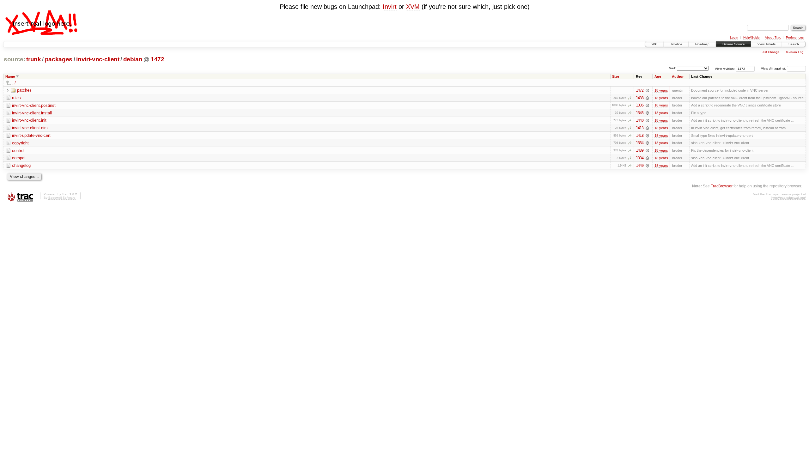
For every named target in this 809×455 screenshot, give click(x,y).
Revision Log (794, 52)
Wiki (654, 44)
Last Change (770, 52)
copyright (20, 143)
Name (10, 76)
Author (678, 76)
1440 (639, 120)
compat (19, 157)
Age (657, 76)
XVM (413, 6)
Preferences (795, 37)
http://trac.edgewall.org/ (788, 197)
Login (734, 37)
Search (793, 44)
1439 (639, 150)
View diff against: (774, 68)
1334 (639, 143)
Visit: (672, 68)
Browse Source (733, 44)
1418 (639, 135)
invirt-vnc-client (97, 59)
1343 (639, 113)
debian (133, 59)
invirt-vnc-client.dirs (30, 127)
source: (14, 59)
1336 (639, 105)
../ (14, 83)
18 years (661, 90)
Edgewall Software (62, 197)
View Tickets (766, 44)
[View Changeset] (647, 90)
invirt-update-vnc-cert (31, 135)
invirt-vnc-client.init (29, 120)
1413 (639, 128)
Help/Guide (751, 37)
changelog (21, 165)
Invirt (390, 6)
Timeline (676, 44)
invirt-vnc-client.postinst (34, 105)
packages (58, 59)
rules (16, 97)
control (18, 150)
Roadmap (702, 44)
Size (615, 76)
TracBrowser (722, 186)
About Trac (773, 37)
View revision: (725, 68)
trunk (33, 59)
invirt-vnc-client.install (32, 113)
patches (24, 90)
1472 (157, 59)
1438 (639, 98)
